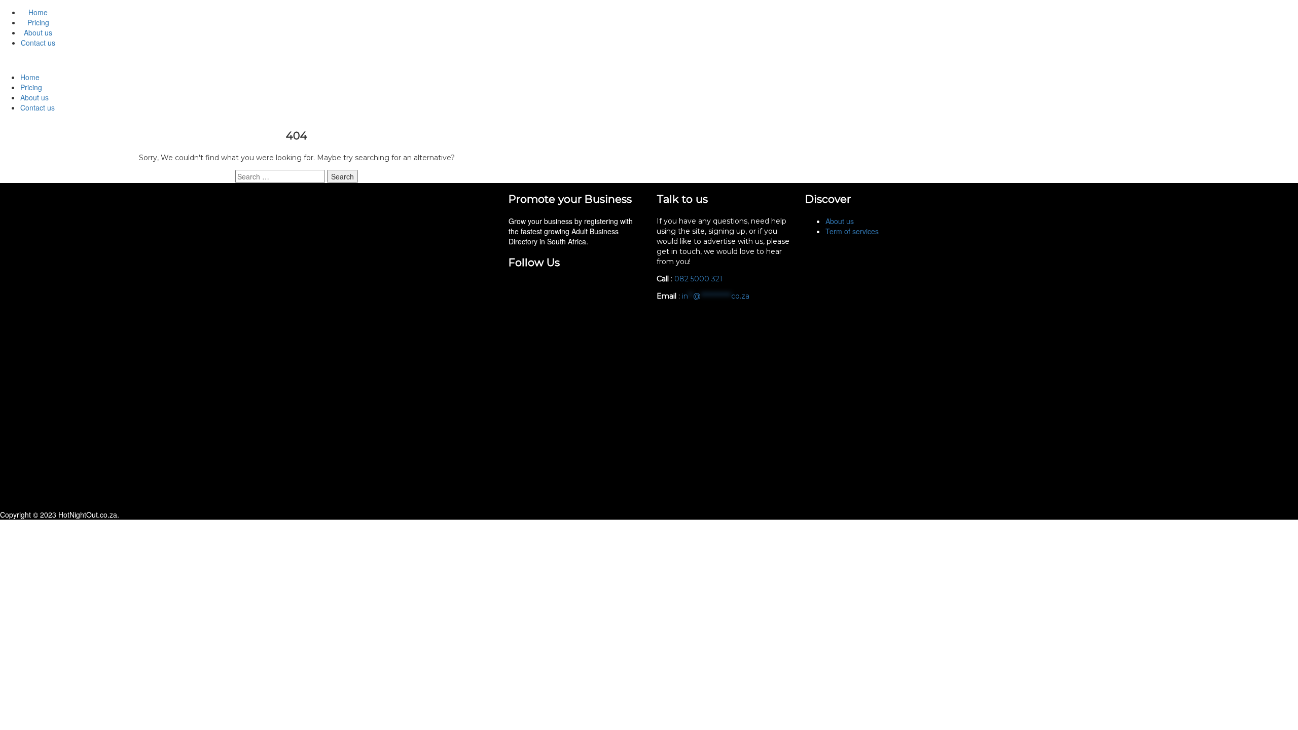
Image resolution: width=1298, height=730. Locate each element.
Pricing (38, 22)
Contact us (38, 43)
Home (38, 12)
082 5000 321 (699, 278)
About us (38, 32)
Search (342, 176)
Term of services (852, 231)
